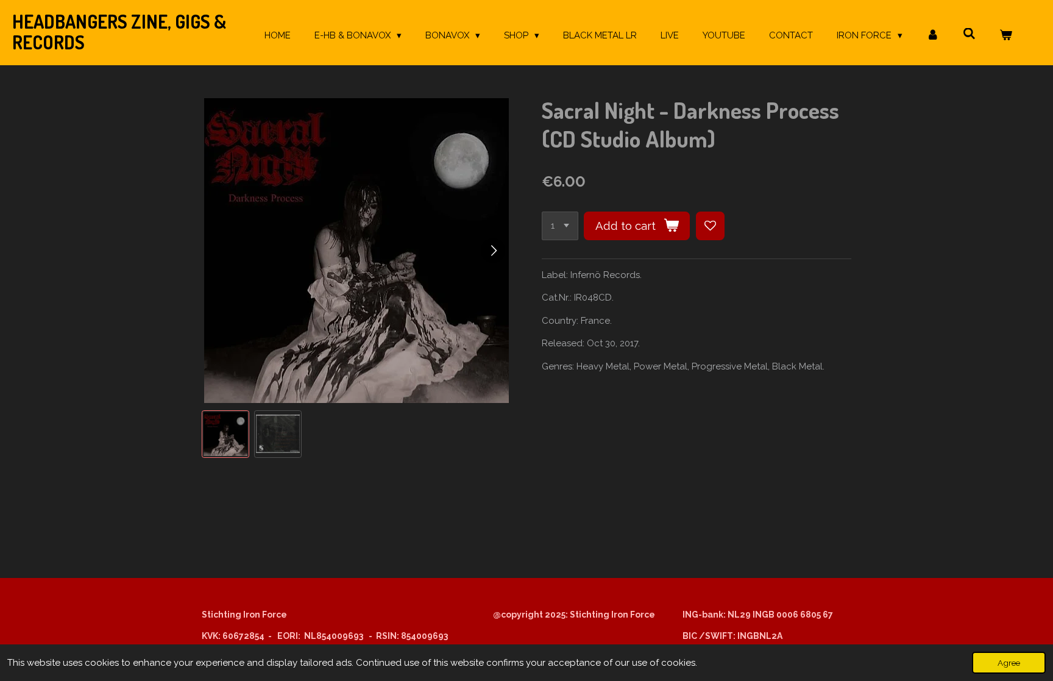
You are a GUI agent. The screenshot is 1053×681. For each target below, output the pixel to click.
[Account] (932, 36)
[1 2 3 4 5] (560, 226)
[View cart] (1005, 36)
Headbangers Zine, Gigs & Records (119, 32)
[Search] (969, 34)
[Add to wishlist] (710, 226)
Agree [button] (1009, 663)
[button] (225, 434)
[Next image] (493, 250)
